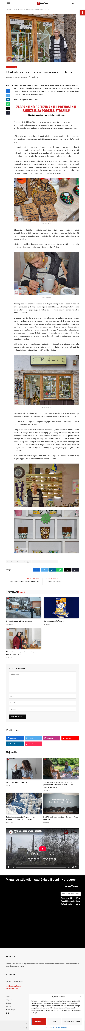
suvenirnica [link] (46, 562)
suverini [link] (54, 562)
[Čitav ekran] (76, 867)
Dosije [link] (8, 996)
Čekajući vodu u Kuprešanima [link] (19, 621)
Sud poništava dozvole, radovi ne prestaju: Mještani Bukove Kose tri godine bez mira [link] (58, 784)
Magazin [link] (8, 1006)
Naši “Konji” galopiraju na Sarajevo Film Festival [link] (60, 818)
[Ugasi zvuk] (73, 867)
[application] (42, 848)
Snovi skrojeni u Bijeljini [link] (17, 782)
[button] (81, 996)
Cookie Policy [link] (50, 1027)
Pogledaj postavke (72, 1021)
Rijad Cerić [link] (36, 562)
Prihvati (38, 1021)
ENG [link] (7, 1013)
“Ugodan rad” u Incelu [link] (54, 581)
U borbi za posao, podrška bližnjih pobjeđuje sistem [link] (21, 653)
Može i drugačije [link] (11, 67)
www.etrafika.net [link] (12, 988)
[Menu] (8, 3)
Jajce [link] (28, 562)
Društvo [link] (8, 1003)
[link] (82, 12)
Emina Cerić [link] (21, 562)
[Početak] (9, 867)
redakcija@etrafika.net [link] (13, 986)
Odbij (54, 1021)
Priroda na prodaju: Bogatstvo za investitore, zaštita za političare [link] (20, 818)
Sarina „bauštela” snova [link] (54, 621)
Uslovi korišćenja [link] (61, 1027)
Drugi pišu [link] (9, 1000)
